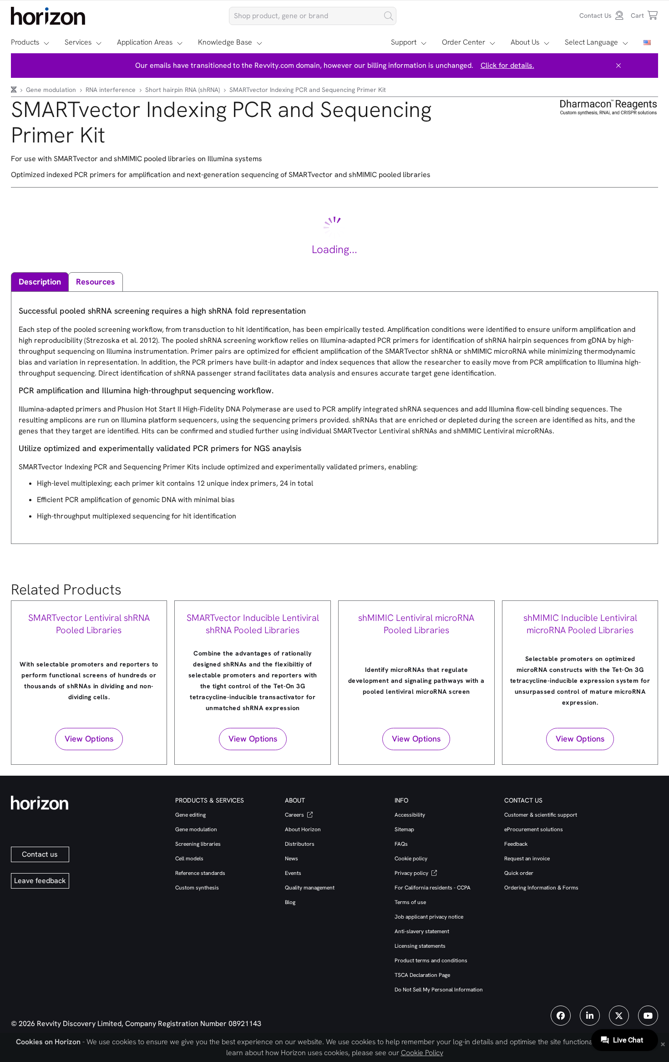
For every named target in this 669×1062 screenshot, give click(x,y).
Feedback (515, 844)
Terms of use (410, 902)
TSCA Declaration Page (422, 975)
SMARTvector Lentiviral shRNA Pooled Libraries (89, 624)
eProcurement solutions (533, 829)
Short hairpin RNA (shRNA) (183, 90)
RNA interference (111, 90)
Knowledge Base (225, 42)
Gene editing (190, 814)
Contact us (40, 854)
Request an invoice (527, 858)
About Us (525, 42)
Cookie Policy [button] (422, 1052)
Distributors (299, 844)
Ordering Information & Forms (541, 887)
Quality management (309, 887)
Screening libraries (198, 844)
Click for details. (507, 65)
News (291, 858)
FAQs (401, 844)
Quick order (518, 873)
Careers (295, 814)
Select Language (591, 42)
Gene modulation (52, 90)
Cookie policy (411, 858)
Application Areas (144, 42)
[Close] (618, 65)
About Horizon (303, 829)
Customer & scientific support (540, 814)
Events (293, 873)
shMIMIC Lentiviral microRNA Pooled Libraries (416, 624)
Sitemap (404, 829)
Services (78, 42)
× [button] (662, 1043)
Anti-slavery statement (422, 931)
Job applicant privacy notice (429, 916)
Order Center (463, 42)
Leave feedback (40, 880)
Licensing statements (420, 946)
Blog (290, 902)
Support (403, 42)
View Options (89, 738)
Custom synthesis (197, 887)
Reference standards (200, 873)
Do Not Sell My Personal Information (439, 989)
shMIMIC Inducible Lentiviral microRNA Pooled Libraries (580, 624)
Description (40, 281)
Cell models (189, 858)
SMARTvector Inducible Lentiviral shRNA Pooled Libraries (253, 624)
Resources (95, 281)
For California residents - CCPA (433, 887)
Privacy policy (412, 873)
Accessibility (410, 814)
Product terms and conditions (431, 960)
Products (25, 42)
